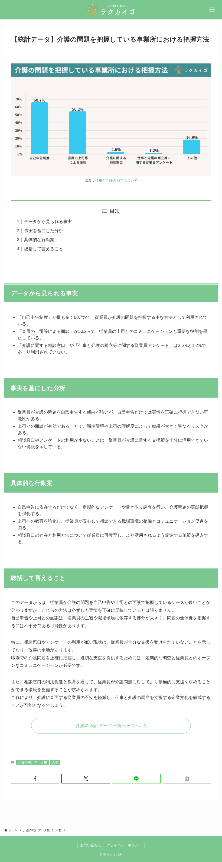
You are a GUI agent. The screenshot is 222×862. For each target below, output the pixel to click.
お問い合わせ (90, 845)
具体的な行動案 (39, 239)
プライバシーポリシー (124, 845)
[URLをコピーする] (187, 778)
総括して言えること (43, 248)
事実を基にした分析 (43, 230)
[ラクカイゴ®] (111, 9)
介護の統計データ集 (32, 762)
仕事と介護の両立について (116, 180)
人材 (55, 762)
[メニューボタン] (212, 9)
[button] (35, 778)
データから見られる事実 (48, 221)
